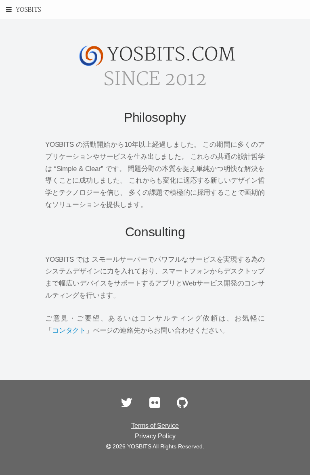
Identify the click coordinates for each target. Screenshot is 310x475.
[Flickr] (155, 405)
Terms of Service (155, 425)
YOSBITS (28, 10)
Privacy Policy (155, 436)
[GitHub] (182, 405)
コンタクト (69, 330)
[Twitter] (126, 405)
